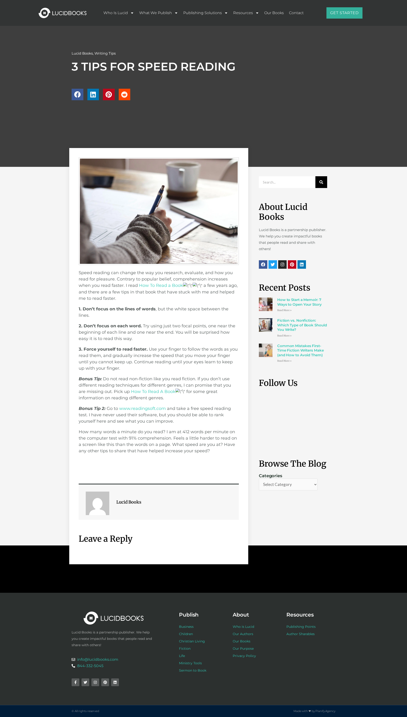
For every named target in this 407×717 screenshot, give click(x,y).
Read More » (284, 310)
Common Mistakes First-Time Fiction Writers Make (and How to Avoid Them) (300, 350)
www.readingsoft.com (142, 408)
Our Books (274, 13)
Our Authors (243, 634)
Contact (296, 13)
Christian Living (192, 641)
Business (186, 627)
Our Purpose (243, 648)
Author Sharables (300, 634)
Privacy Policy (244, 656)
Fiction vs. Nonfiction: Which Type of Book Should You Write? (302, 325)
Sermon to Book (192, 670)
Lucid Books (82, 53)
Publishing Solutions (202, 13)
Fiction (185, 648)
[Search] (321, 182)
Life (182, 656)
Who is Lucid (115, 13)
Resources (243, 13)
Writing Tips (105, 53)
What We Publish (155, 13)
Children (186, 634)
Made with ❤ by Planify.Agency (314, 711)
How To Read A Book (153, 391)
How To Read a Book (161, 285)
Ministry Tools (190, 663)
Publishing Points (301, 627)
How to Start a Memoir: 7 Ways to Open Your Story (299, 302)
